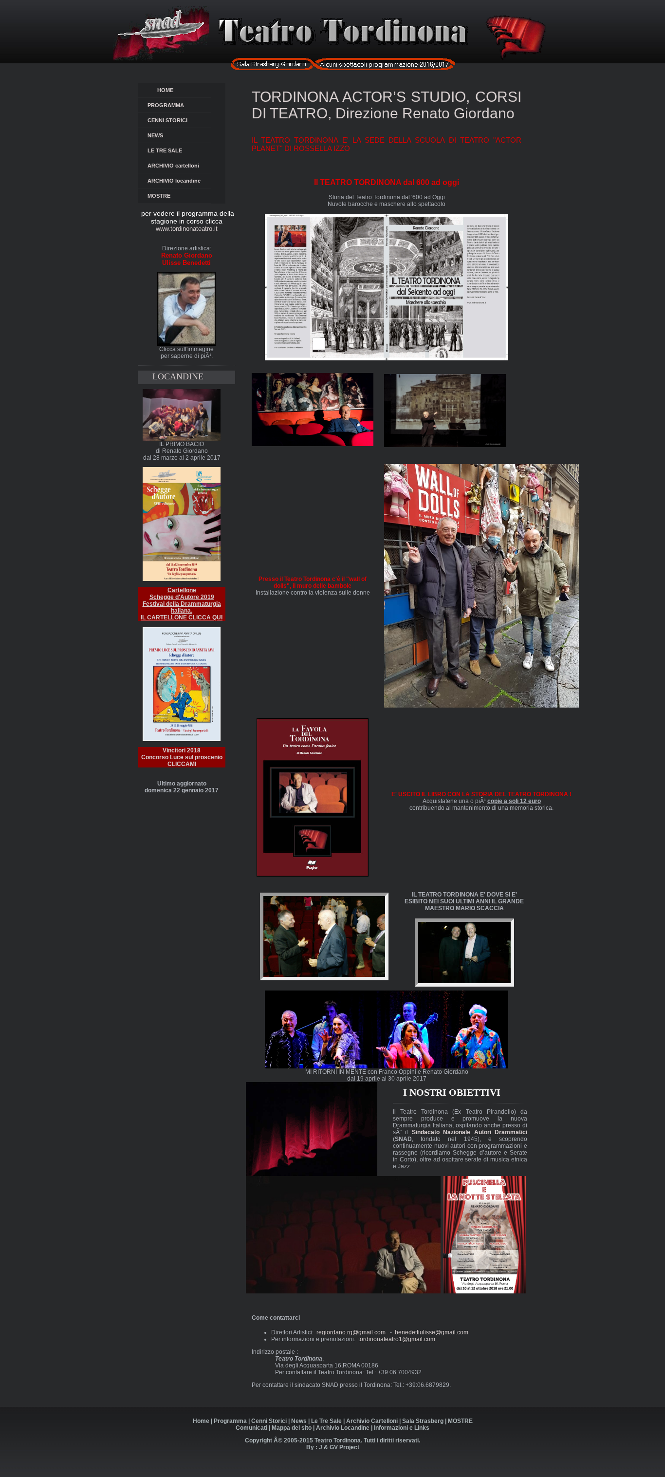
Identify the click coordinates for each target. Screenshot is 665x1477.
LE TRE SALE (177, 150)
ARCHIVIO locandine (174, 181)
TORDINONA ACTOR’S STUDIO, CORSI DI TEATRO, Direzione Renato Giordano (386, 105)
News (299, 1421)
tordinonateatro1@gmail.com (396, 1339)
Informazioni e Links (401, 1427)
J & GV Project (339, 1447)
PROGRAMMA (167, 105)
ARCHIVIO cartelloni (173, 165)
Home (201, 1421)
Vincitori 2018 (182, 750)
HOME (166, 90)
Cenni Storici (269, 1421)
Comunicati (251, 1427)
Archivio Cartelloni (372, 1421)
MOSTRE (159, 196)
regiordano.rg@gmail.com (351, 1332)
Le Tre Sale (326, 1421)
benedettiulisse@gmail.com (431, 1332)
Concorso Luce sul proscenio (181, 760)
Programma (230, 1421)
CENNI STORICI (170, 120)
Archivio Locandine (342, 1427)
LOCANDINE (177, 376)
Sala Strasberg (422, 1421)
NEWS (163, 135)
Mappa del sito (292, 1427)
